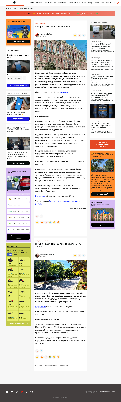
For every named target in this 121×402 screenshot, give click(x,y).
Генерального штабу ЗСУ (21, 323)
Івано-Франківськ (104, 391)
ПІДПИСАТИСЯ (18, 119)
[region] (18, 83)
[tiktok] (27, 392)
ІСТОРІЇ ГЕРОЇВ (62, 3)
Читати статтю (18, 163)
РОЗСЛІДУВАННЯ (74, 3)
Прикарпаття (64, 365)
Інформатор (40, 306)
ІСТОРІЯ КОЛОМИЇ (50, 3)
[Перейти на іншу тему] (118, 3)
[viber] (17, 392)
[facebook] (7, 392)
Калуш (113, 391)
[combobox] (16, 78)
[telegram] (12, 392)
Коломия (38, 365)
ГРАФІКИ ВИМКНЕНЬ (36, 3)
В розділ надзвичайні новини (102, 144)
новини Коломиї (51, 365)
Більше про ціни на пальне (18, 237)
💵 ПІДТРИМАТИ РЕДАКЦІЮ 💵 (87, 14)
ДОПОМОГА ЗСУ (18, 41)
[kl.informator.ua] (15, 3)
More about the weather (18, 85)
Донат (102, 225)
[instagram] (31, 392)
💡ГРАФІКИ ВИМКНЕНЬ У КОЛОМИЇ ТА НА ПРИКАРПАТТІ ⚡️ (53, 14)
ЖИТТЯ (84, 3)
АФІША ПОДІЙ (102, 194)
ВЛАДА (90, 3)
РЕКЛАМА (109, 3)
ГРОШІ (97, 3)
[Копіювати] (84, 35)
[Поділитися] (79, 35)
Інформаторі (65, 92)
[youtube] (22, 392)
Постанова (40, 196)
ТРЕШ (102, 3)
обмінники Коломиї (42, 231)
